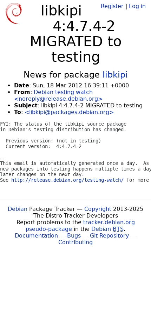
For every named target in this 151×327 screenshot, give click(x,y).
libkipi (115, 75)
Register (112, 6)
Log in (137, 6)
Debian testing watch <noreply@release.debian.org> (58, 95)
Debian (17, 209)
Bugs (74, 235)
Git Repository (109, 235)
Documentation (36, 235)
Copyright (97, 209)
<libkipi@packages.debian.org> (69, 112)
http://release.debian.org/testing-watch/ (67, 180)
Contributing (75, 242)
